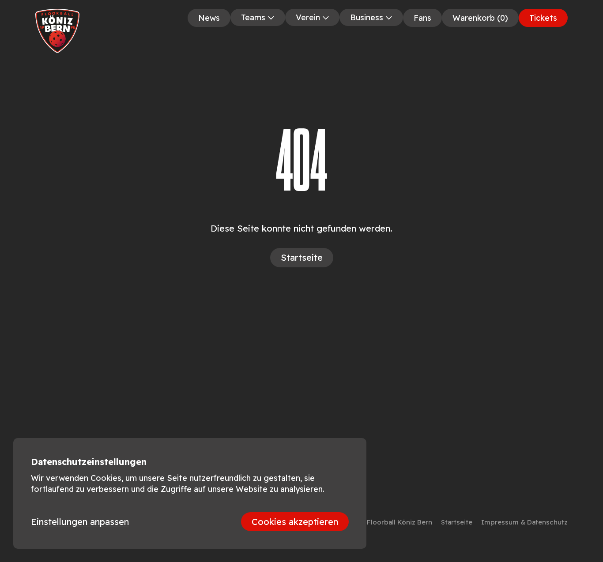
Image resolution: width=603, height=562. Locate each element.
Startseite (456, 522)
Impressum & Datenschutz (524, 522)
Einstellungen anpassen (80, 521)
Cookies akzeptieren (295, 521)
